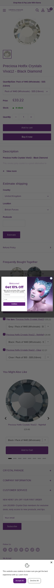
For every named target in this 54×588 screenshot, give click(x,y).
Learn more (23, 575)
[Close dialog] (51, 278)
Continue (14, 304)
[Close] (51, 562)
